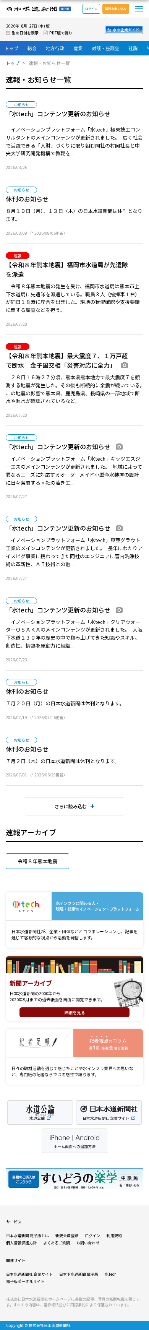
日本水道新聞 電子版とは (27, 1235)
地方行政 (55, 48)
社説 (133, 48)
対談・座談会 (105, 48)
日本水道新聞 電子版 (38, 8)
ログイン (91, 8)
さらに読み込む (71, 806)
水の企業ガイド (126, 29)
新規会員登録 (66, 1235)
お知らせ (21, 104)
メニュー (139, 8)
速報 (17, 255)
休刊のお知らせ (27, 198)
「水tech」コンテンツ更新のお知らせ (58, 113)
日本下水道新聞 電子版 (78, 1274)
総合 (32, 48)
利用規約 (114, 1235)
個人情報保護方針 (21, 1243)
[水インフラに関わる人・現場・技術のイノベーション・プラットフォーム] (74, 906)
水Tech (111, 1274)
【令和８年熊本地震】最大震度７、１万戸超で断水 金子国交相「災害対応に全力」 (67, 360)
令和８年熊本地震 (37, 861)
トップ (11, 48)
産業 (78, 48)
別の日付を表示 (25, 33)
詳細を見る (74, 1012)
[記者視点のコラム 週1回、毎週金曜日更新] (74, 1043)
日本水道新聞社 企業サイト (29, 1274)
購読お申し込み (115, 8)
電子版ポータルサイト (25, 1281)
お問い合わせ (87, 1243)
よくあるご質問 (56, 1243)
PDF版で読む (60, 33)
